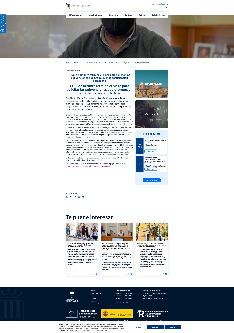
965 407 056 (128, 296)
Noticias (75, 63)
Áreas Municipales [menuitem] (95, 15)
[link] (78, 6)
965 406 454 (128, 293)
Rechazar (155, 327)
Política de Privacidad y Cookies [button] (99, 330)
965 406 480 (128, 298)
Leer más (92, 274)
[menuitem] (96, 291)
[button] (67, 197)
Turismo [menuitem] (142, 15)
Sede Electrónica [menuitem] (158, 15)
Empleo (92, 296)
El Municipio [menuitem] (113, 15)
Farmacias (93, 298)
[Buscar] (167, 7)
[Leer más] (97, 274)
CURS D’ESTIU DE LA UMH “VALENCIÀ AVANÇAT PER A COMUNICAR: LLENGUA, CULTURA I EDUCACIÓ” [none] (154, 160)
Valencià (165, 4)
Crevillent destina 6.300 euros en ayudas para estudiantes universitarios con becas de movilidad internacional (151, 245)
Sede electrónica (95, 304)
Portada (68, 63)
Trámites (92, 291)
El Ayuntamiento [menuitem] (75, 15)
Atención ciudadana (96, 293)
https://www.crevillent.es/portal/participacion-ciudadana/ (88, 166)
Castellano (156, 4)
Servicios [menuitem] (128, 15)
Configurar (138, 327)
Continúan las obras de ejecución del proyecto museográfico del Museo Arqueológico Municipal (80, 245)
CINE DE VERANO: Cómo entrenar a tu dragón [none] (155, 141)
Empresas (93, 301)
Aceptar (172, 327)
